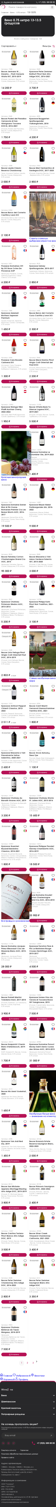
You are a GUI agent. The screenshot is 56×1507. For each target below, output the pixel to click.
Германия (33, 126)
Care (12, 365)
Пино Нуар (47, 81)
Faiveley (13, 564)
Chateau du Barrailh (18, 803)
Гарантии (24, 1450)
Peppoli (11, 713)
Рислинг (20, 1196)
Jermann (11, 79)
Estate (36, 1149)
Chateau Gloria (44, 803)
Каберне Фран (7, 615)
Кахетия (10, 321)
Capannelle (41, 1005)
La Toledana (21, 1002)
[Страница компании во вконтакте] (3, 1443)
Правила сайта (7, 1457)
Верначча (17, 130)
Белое (18, 79)
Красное (33, 81)
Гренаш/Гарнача (8, 275)
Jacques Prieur (16, 956)
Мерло (21, 613)
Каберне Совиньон (9, 369)
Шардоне (11, 81)
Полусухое (11, 1196)
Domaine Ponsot (44, 1052)
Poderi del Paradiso (16, 129)
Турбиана (33, 416)
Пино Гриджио (41, 369)
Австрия (4, 414)
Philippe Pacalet (44, 854)
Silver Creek (50, 1241)
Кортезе (16, 1004)
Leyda (22, 173)
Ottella (39, 414)
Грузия (4, 321)
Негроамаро (7, 762)
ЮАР (3, 1052)
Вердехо (17, 219)
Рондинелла (20, 857)
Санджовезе (12, 715)
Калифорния (39, 1241)
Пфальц (41, 609)
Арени (10, 1148)
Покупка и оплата (8, 1450)
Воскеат (10, 1098)
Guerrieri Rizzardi (15, 854)
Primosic (39, 1192)
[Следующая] (36, 1363)
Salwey (41, 271)
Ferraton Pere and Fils (38, 958)
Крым (38, 758)
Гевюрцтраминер (36, 717)
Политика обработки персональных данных (19, 1454)
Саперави (19, 322)
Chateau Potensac (18, 609)
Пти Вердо (19, 615)
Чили (3, 173)
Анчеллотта (6, 859)
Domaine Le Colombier (38, 459)
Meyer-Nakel (43, 512)
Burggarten (43, 126)
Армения (5, 1096)
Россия (32, 758)
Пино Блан (5, 1243)
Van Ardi (13, 1146)
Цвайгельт (11, 416)
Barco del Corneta (17, 218)
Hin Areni (13, 1096)
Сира (18, 275)
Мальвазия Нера (36, 1009)
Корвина (11, 857)
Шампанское (8, 1402)
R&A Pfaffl (13, 414)
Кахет (23, 1148)
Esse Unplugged (47, 758)
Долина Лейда (12, 173)
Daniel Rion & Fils (16, 517)
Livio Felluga (13, 660)
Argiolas (39, 173)
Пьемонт (11, 1002)
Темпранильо (13, 367)
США (31, 1241)
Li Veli (38, 564)
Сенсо (4, 277)
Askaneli (18, 321)
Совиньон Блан (35, 1151)
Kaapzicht (10, 1052)
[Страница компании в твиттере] (14, 1443)
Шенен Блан (6, 1054)
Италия (4, 79)
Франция (5, 273)
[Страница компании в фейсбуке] (8, 1443)
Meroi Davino (41, 368)
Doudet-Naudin (44, 903)
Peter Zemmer (42, 79)
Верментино (35, 175)
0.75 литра (20, 81)
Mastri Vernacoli (42, 713)
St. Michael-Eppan (15, 1194)
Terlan (10, 1241)
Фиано (40, 566)
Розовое (13, 273)
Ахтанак (17, 1148)
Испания (5, 218)
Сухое (4, 81)
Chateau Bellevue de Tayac (13, 1337)
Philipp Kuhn (34, 611)
